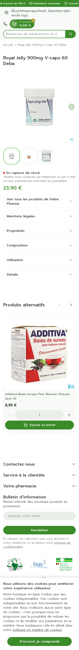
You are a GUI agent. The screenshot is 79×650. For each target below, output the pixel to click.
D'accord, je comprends (40, 641)
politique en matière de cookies (37, 630)
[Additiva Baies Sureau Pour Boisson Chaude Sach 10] (39, 354)
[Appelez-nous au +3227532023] (5, 24)
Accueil (8, 45)
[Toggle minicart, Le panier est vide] (14, 24)
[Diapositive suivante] (71, 305)
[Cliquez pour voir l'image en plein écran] (39, 107)
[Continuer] (71, 106)
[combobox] (34, 34)
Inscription (39, 530)
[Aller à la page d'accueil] (43, 13)
